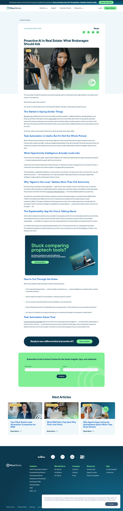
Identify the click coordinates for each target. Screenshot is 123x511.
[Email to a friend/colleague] (98, 32)
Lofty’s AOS (52, 119)
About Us (75, 469)
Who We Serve (59, 466)
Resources (77, 8)
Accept (111, 504)
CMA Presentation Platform (38, 469)
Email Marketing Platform (37, 472)
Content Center (24, 20)
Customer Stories (65, 8)
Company (76, 466)
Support (53, 8)
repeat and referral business (56, 192)
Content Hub (91, 469)
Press (74, 475)
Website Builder (35, 485)
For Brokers (58, 472)
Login (100, 8)
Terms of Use (10, 507)
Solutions (43, 8)
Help (108, 466)
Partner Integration (93, 475)
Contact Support (111, 469)
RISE (31, 488)
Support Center (92, 472)
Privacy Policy (111, 500)
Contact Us (109, 472)
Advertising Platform (36, 475)
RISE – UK (33, 491)
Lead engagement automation (33, 322)
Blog (28, 50)
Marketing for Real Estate (38, 479)
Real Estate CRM (35, 482)
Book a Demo (110, 8)
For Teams (57, 475)
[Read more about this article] (61, 2)
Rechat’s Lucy (28, 116)
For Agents (58, 469)
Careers (75, 472)
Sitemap (32, 507)
